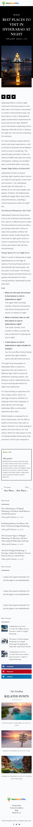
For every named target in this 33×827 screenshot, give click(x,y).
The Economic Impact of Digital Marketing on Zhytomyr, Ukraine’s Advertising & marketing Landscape (15, 538)
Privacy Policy (16, 805)
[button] (3, 97)
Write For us (16, 813)
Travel (16, 15)
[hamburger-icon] (29, 3)
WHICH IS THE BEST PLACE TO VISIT (16, 751)
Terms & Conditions (16, 808)
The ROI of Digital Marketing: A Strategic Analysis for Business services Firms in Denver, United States (16, 553)
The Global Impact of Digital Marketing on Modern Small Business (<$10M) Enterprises (15, 511)
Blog (16, 810)
